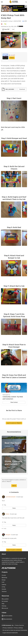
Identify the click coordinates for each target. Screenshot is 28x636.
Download (22, 89)
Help (3, 603)
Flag (5, 505)
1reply (4, 528)
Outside (4, 589)
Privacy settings (18, 628)
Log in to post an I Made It (14, 423)
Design (4, 580)
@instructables (8, 616)
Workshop (4, 577)
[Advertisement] (14, 8)
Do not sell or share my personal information (15, 630)
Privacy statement (8, 628)
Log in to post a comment (14, 550)
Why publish (5, 599)
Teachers (4, 591)
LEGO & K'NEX (17, 21)
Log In (14, 485)
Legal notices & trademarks (10, 633)
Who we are (5, 608)
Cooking (4, 584)
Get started (5, 601)
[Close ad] (26, 6)
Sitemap (4, 606)
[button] (2, 2)
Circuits (4, 575)
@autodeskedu (8, 619)
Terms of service (19, 625)
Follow (12, 58)
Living (10, 21)
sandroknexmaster (11, 497)
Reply (14, 508)
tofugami (8, 534)
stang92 (5, 21)
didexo (7, 514)
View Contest (14, 402)
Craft (3, 582)
